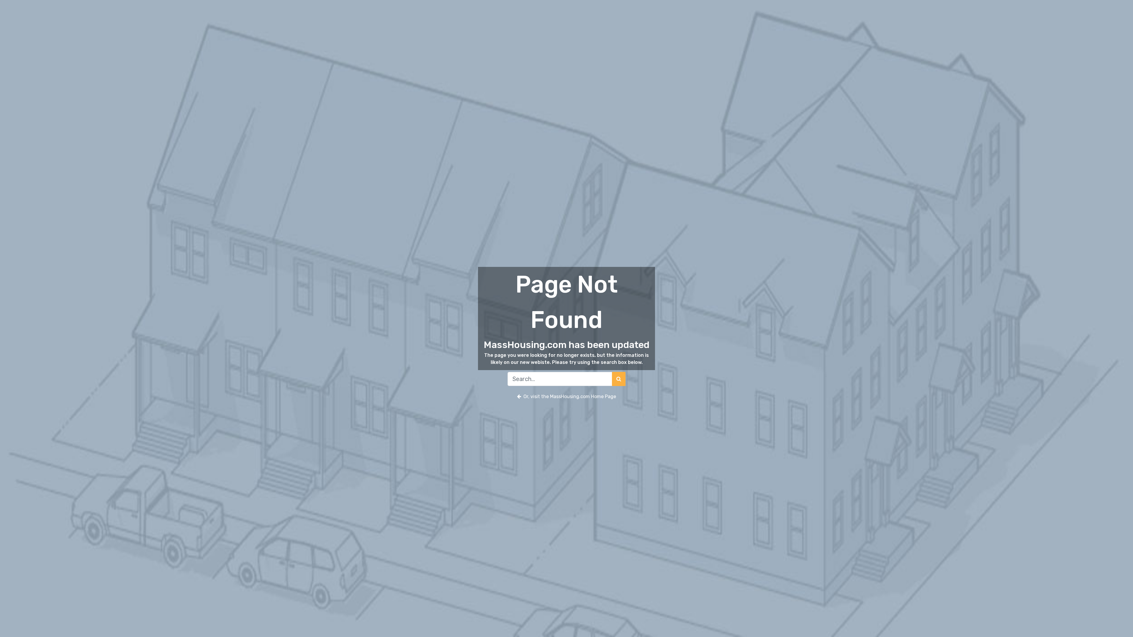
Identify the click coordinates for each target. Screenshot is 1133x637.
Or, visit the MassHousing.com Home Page (569, 396)
